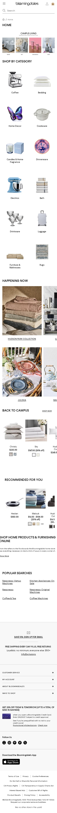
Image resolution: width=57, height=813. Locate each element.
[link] (13, 450)
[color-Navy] (15, 454)
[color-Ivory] (38, 454)
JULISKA (22, 400)
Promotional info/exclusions (25, 725)
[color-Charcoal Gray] (50, 526)
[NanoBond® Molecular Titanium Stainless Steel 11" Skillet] (15, 498)
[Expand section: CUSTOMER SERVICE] (28, 672)
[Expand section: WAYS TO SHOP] (28, 693)
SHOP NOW (47, 411)
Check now (42, 725)
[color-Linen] (33, 523)
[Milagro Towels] (36, 498)
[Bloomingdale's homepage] (4, 20)
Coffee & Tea (9, 598)
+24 (42, 524)
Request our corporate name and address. (28, 802)
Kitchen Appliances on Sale (42, 582)
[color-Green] (11, 454)
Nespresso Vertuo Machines (11, 582)
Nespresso (7, 589)
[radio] (11, 454)
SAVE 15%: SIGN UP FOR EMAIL (28, 637)
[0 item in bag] (53, 4)
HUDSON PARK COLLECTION (22, 339)
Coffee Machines (39, 598)
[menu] (4, 3)
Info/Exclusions (28, 654)
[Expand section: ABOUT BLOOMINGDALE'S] (28, 686)
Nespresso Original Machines (40, 591)
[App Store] (11, 762)
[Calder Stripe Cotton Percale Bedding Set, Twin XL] (13, 430)
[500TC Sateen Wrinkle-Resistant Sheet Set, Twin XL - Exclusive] (36, 430)
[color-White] (33, 454)
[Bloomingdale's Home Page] (27, 4)
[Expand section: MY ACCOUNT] (28, 679)
